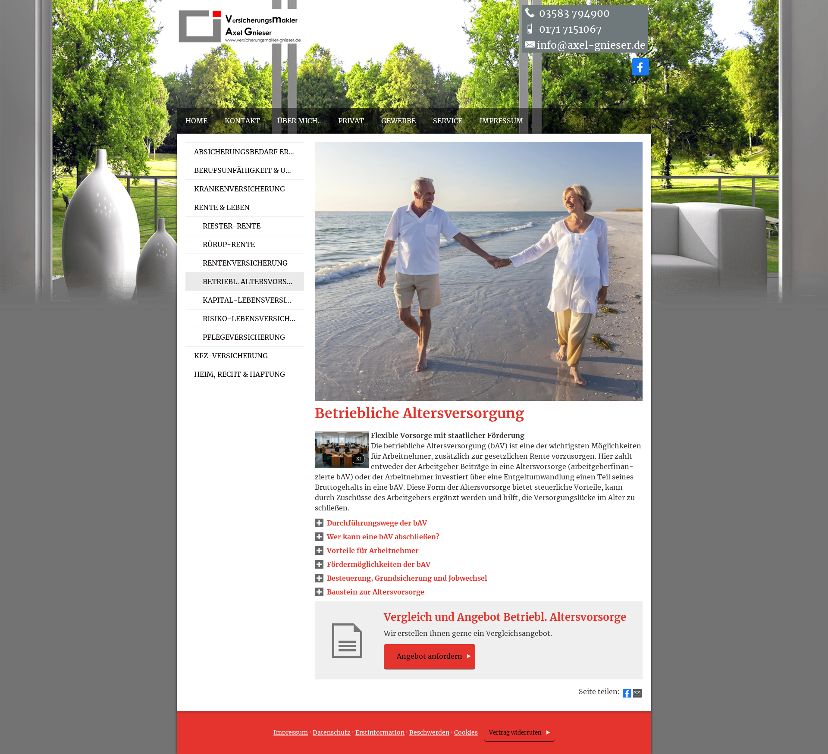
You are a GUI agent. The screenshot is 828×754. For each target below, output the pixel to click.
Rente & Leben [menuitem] (222, 207)
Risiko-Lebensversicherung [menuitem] (253, 318)
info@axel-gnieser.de (591, 45)
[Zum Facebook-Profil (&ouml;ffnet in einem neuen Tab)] (640, 66)
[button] (377, 523)
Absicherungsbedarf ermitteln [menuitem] (249, 151)
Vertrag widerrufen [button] (515, 732)
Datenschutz (332, 732)
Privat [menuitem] (351, 120)
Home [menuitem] (196, 120)
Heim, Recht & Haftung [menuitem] (239, 374)
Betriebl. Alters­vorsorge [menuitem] (253, 281)
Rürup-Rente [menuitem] (229, 244)
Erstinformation (380, 732)
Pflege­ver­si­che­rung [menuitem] (244, 337)
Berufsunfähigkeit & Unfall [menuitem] (249, 170)
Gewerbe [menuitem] (398, 120)
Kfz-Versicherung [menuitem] (231, 355)
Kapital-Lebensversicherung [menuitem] (253, 300)
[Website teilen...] (637, 693)
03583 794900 (573, 13)
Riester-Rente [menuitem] (231, 226)
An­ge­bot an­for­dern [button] (429, 656)
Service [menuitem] (447, 120)
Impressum (290, 732)
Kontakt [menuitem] (242, 120)
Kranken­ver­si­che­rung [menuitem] (239, 189)
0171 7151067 (569, 29)
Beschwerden (429, 732)
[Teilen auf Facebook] (627, 693)
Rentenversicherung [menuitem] (245, 263)
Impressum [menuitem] (501, 120)
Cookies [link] (466, 732)
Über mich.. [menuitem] (299, 120)
